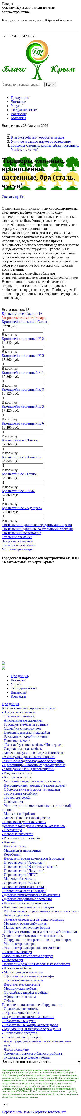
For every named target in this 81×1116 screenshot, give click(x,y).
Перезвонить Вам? (16, 1112)
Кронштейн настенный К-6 (23, 423)
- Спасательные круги (19, 1021)
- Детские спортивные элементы (27, 899)
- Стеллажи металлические (22, 980)
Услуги (16, 106)
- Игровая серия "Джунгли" (23, 870)
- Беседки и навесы (16, 777)
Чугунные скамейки (17, 541)
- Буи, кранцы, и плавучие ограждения (31, 1029)
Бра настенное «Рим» (18, 491)
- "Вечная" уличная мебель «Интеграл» (32, 745)
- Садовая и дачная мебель (22, 749)
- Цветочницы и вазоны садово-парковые (33, 765)
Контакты (18, 118)
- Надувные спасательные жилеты (28, 1017)
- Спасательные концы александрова (30, 1025)
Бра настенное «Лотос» (20, 440)
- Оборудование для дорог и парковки (31, 789)
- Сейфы (8, 1000)
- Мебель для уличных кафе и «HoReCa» (33, 753)
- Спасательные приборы (21, 1037)
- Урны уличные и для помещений (28, 769)
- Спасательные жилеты (20, 1009)
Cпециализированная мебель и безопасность (36, 964)
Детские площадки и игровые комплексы (33, 826)
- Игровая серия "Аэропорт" (23, 862)
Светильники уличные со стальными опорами (37, 529)
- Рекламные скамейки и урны (25, 736)
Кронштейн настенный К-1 (23, 372)
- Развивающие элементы (21, 838)
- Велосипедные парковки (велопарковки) (34, 785)
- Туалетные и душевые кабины (26, 1057)
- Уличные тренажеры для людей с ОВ (31, 948)
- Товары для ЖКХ (16, 797)
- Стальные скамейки (18, 716)
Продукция (19, 98)
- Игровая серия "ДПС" (20, 875)
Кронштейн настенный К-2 (23, 339)
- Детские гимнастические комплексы (31, 895)
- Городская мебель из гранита (25, 724)
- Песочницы (12, 830)
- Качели (8, 842)
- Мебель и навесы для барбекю (26, 818)
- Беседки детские (15, 915)
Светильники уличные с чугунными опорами (37, 525)
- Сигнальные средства (19, 1033)
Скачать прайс (13, 197)
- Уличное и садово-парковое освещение (33, 761)
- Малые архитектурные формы (26, 927)
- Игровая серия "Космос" (21, 883)
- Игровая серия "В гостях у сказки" (29, 866)
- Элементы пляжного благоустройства (32, 1053)
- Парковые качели (16, 740)
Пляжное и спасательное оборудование (32, 1005)
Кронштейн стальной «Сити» (24, 322)
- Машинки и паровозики (21, 850)
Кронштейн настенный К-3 (23, 406)
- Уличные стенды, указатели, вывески (31, 781)
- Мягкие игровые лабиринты (24, 923)
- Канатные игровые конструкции (28, 907)
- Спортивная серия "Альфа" (24, 891)
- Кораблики (11, 854)
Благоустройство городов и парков (37, 137)
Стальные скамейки (17, 537)
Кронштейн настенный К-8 (23, 389)
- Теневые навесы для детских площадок (33, 919)
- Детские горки (14, 846)
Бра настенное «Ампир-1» (22, 314)
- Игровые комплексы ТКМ (23, 887)
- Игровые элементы (17, 834)
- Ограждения (12, 801)
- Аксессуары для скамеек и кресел (28, 757)
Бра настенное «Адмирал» (22, 508)
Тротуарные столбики (19, 545)
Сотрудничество (23, 110)
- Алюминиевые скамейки (22, 720)
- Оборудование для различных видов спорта (36, 940)
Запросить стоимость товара (23, 318)
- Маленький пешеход (18, 879)
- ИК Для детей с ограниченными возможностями (40, 911)
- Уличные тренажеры (18, 944)
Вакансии (18, 114)
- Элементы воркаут (17, 952)
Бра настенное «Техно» (20, 474)
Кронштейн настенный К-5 (23, 355)
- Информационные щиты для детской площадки (39, 931)
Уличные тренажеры (17, 549)
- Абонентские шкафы (19, 996)
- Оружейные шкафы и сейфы (25, 992)
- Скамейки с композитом (21, 728)
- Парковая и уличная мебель (24, 822)
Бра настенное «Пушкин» (21, 457)
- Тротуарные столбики (20, 793)
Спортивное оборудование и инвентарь (32, 935)
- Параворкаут (12, 960)
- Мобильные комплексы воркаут (27, 956)
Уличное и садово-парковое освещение (41, 141)
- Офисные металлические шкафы (28, 976)
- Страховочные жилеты (20, 1013)
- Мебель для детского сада (22, 972)
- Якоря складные (15, 1049)
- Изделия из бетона (17, 773)
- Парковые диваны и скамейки (26, 732)
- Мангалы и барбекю (18, 814)
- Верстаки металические (21, 984)
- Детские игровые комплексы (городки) (33, 858)
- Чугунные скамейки (18, 712)
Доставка (18, 102)
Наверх (7, 4)
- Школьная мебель (16, 968)
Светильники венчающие (21, 533)
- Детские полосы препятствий (25, 903)
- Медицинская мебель (19, 988)
